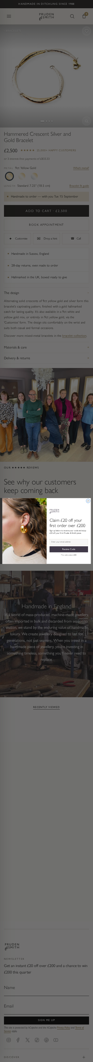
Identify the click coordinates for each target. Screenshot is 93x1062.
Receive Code (68, 549)
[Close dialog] (88, 501)
